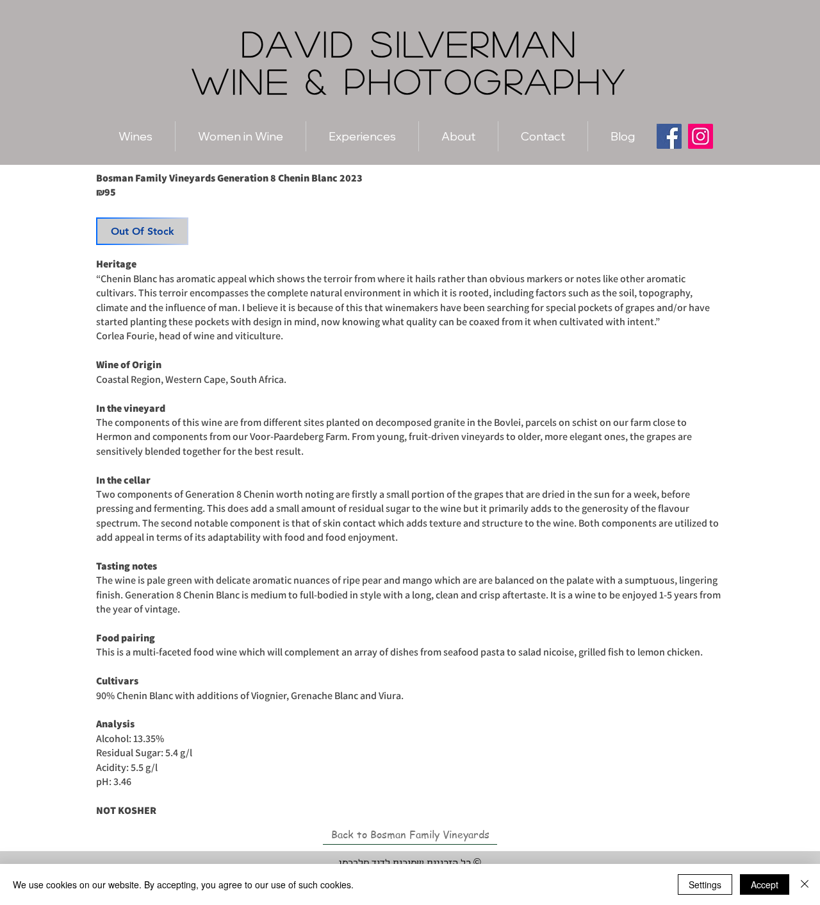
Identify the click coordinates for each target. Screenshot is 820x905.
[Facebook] (669, 136)
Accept (764, 884)
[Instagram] (700, 136)
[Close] (804, 884)
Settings (705, 884)
